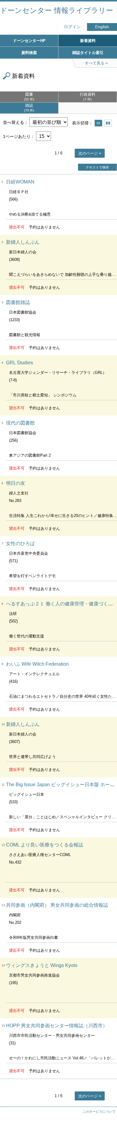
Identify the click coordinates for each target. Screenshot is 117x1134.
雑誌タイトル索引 (88, 52)
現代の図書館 (20, 422)
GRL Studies (19, 362)
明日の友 (15, 483)
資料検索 (29, 52)
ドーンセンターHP (29, 40)
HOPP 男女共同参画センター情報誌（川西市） (56, 1025)
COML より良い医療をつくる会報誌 (44, 844)
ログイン (72, 27)
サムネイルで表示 (108, 123)
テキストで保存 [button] (97, 167)
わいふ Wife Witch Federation (37, 664)
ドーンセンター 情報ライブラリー (56, 10)
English (102, 27)
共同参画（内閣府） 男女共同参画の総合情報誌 (57, 905)
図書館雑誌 (18, 302)
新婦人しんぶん (23, 242)
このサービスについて (99, 1111)
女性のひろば (20, 543)
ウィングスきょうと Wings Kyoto (41, 965)
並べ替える (13, 122)
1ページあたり (17, 136)
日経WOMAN (20, 181)
